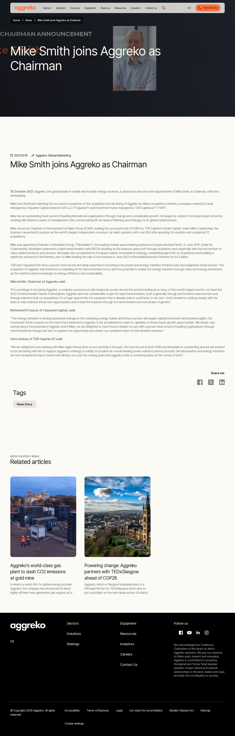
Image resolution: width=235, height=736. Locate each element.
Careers (126, 654)
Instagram (206, 632)
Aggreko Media (189, 632)
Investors (127, 644)
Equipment (128, 623)
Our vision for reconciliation (146, 710)
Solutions (74, 634)
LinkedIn (197, 632)
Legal (119, 710)
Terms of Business (98, 710)
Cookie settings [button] (74, 723)
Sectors (73, 623)
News (28, 20)
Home (16, 20)
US (189, 8)
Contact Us (129, 665)
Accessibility (72, 710)
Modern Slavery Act (182, 710)
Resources (128, 634)
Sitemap (73, 644)
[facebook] (200, 382)
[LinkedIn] (222, 382)
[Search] (164, 8)
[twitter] (211, 382)
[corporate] (25, 8)
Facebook (180, 632)
